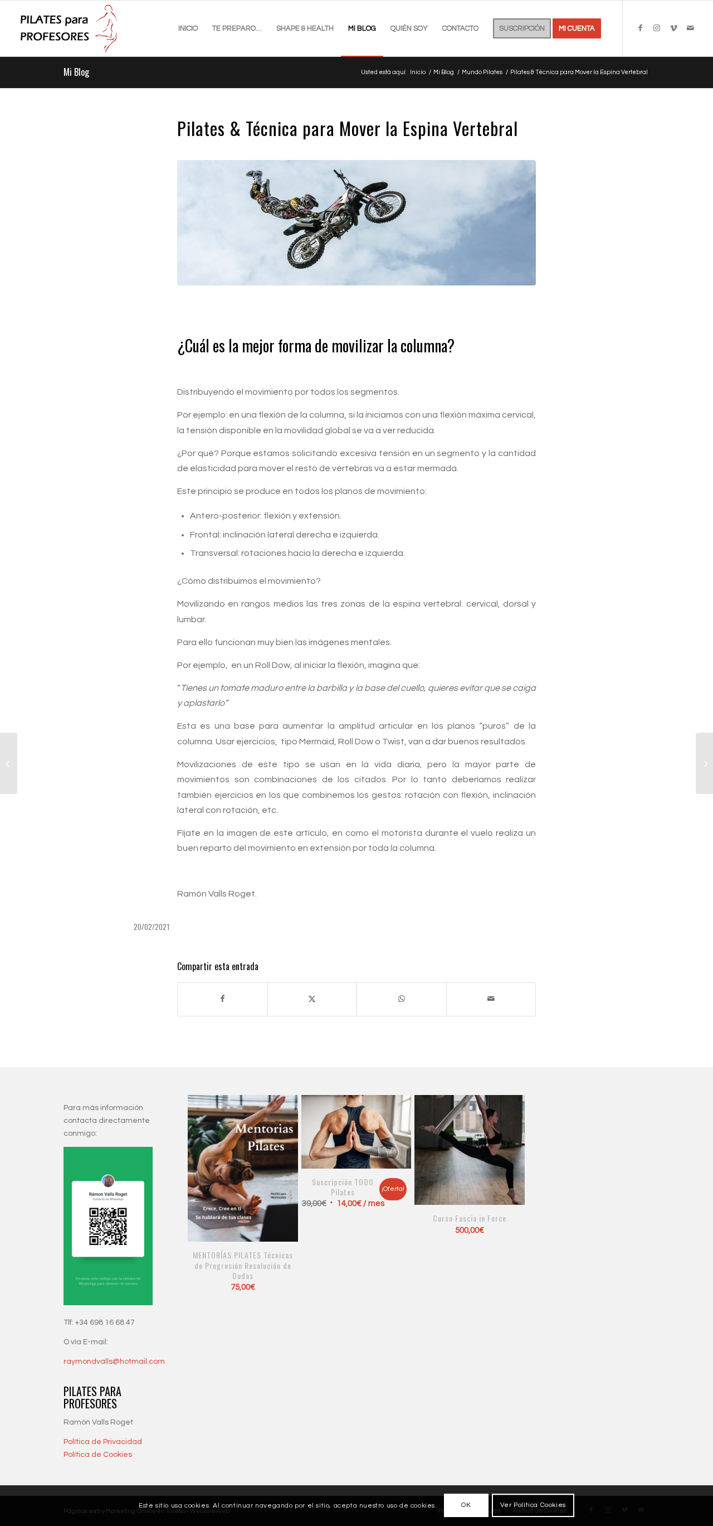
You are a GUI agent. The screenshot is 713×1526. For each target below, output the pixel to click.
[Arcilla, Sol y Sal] (704, 763)
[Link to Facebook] (640, 28)
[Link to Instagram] (656, 28)
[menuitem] (188, 28)
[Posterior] (508, 1179)
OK (466, 1505)
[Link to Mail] (690, 28)
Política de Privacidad (103, 1442)
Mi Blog (76, 72)
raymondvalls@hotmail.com (114, 1361)
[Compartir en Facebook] (222, 999)
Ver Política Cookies (533, 1505)
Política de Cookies (98, 1455)
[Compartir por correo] (491, 999)
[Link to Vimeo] (673, 28)
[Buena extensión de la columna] (356, 222)
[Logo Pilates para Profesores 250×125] (70, 28)
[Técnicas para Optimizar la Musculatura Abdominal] (8, 763)
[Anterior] (204, 1179)
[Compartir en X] (312, 999)
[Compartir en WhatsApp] (401, 999)
